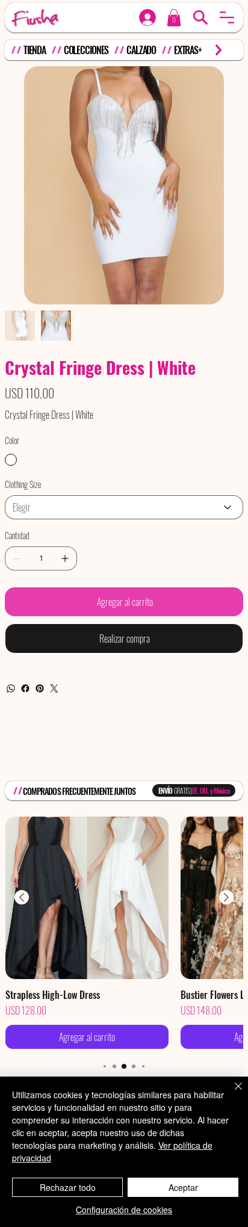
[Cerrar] (231, 1093)
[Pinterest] (40, 688)
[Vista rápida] (87, 898)
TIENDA (34, 50)
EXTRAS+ (188, 50)
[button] (227, 17)
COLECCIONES (86, 50)
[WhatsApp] (11, 688)
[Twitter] (54, 688)
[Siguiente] (226, 897)
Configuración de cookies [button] (124, 1210)
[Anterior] (21, 897)
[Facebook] (25, 688)
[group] (124, 933)
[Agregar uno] (65, 558)
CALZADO (141, 50)
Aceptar (183, 1187)
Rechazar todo (68, 1187)
